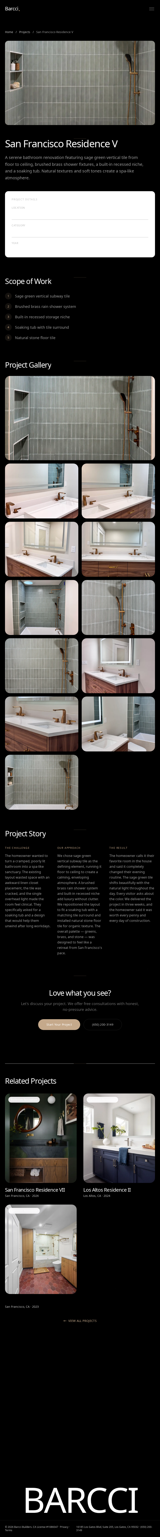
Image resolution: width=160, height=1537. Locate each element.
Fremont (128, 1465)
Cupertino (129, 1446)
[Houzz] (14, 1405)
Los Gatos (129, 1427)
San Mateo (129, 1415)
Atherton (128, 1396)
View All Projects (82, 1321)
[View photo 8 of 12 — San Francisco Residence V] (41, 665)
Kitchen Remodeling (97, 1377)
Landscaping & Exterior (99, 1413)
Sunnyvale (129, 1458)
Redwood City (131, 1421)
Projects (24, 32)
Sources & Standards (58, 1415)
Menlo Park (130, 1390)
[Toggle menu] (152, 8)
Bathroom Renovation (98, 1384)
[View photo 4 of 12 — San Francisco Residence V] (41, 549)
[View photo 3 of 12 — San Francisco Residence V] (118, 491)
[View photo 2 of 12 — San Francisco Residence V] (41, 491)
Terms (8, 1530)
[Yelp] (22, 1405)
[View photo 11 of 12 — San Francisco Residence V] (118, 724)
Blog (47, 1396)
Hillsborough (131, 1402)
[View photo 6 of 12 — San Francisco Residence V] (41, 607)
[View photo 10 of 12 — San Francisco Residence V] (41, 724)
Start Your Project (59, 1024)
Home (9, 32)
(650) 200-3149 (102, 1024)
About (48, 1377)
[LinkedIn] (29, 1405)
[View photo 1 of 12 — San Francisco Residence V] (80, 418)
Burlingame (130, 1409)
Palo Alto (128, 1384)
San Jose (128, 1452)
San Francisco (132, 1377)
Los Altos (128, 1440)
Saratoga (128, 1433)
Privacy (64, 1527)
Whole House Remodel (99, 1396)
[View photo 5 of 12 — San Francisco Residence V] (118, 549)
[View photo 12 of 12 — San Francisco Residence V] (41, 782)
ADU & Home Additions (99, 1390)
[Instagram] (7, 1405)
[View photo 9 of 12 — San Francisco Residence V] (118, 665)
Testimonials (53, 1402)
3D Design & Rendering (92, 1404)
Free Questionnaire (57, 1427)
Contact (49, 1421)
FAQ (47, 1409)
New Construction (95, 1419)
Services (50, 1384)
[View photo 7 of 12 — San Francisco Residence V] (118, 607)
